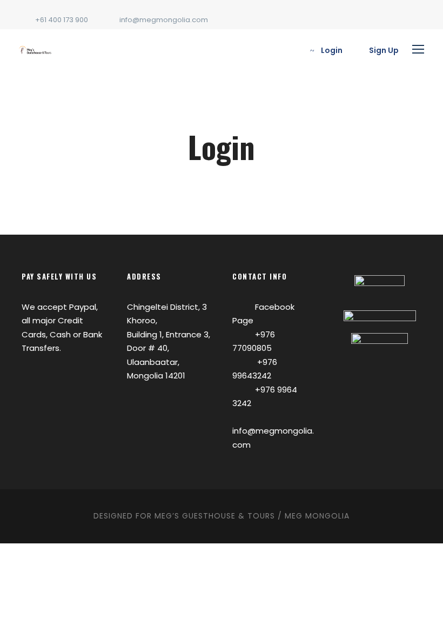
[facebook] (418, 20)
